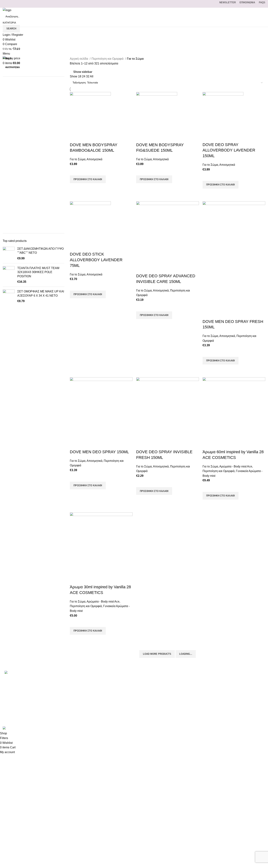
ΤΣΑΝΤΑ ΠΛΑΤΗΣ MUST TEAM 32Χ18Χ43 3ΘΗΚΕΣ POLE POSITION (38, 272)
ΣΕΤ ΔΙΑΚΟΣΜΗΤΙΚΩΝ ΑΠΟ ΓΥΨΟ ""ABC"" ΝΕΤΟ (40, 250)
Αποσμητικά (94, 159)
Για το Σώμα (77, 159)
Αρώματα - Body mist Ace (235, 466)
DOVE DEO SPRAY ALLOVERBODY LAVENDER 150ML (229, 150)
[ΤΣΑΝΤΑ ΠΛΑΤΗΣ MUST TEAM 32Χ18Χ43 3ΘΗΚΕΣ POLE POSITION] (9, 275)
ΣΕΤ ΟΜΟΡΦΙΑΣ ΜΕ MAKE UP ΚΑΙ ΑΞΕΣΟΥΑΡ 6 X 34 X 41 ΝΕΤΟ (40, 293)
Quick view (74, 187)
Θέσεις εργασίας (192, 712)
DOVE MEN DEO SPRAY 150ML (99, 452)
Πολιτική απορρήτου (194, 699)
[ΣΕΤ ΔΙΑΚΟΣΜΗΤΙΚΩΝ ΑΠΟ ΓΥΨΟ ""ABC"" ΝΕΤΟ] (9, 253)
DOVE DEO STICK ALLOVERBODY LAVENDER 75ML (96, 260)
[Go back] (7, 41)
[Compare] (74, 137)
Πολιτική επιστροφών (195, 705)
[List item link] (45, 689)
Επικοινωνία (189, 678)
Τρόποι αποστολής (193, 692)
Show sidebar (82, 71)
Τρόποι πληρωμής (193, 685)
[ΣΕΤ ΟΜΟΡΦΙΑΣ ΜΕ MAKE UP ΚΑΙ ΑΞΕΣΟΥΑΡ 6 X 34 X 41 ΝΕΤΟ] (9, 296)
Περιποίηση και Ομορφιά (108, 58)
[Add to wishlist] (74, 170)
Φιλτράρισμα (12, 67)
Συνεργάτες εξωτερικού (196, 719)
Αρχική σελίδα (79, 58)
